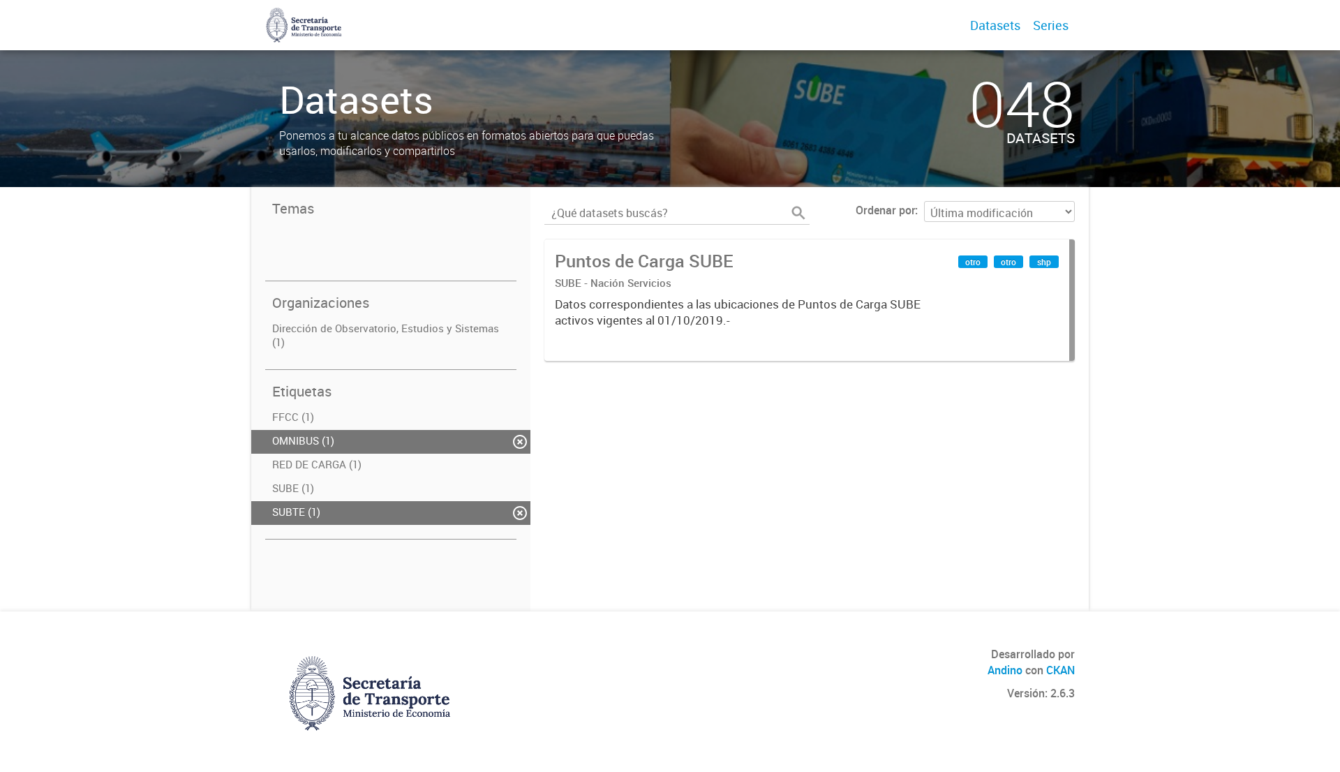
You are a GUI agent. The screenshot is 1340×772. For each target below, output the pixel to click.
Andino (1005, 670)
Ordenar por (885, 210)
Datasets (995, 25)
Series (1051, 25)
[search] (798, 213)
